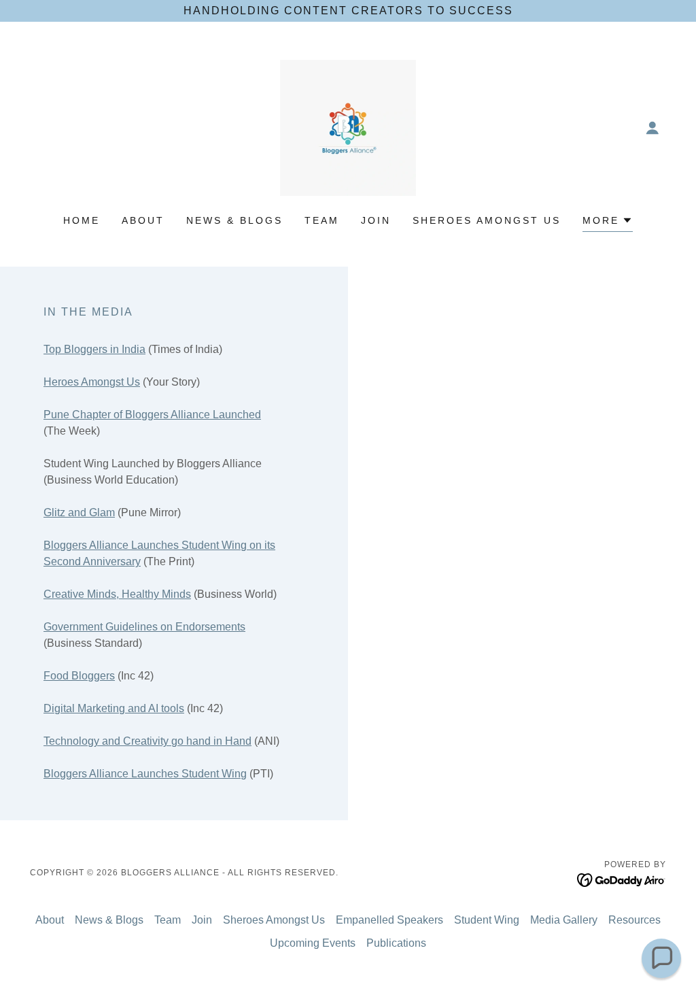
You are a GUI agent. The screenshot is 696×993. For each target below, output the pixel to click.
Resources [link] (634, 920)
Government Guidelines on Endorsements (144, 627)
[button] (652, 127)
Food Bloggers (79, 675)
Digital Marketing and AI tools (114, 708)
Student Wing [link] (486, 920)
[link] (348, 127)
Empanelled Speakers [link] (389, 920)
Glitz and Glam (79, 512)
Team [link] (321, 220)
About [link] (143, 220)
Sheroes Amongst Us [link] (487, 220)
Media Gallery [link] (563, 920)
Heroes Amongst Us (92, 382)
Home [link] (81, 220)
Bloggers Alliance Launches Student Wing (145, 773)
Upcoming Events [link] (312, 943)
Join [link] (376, 220)
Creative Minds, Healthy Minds (117, 594)
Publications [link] (396, 943)
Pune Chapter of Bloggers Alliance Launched (152, 414)
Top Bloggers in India (94, 349)
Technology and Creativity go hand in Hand (147, 741)
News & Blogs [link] (234, 220)
